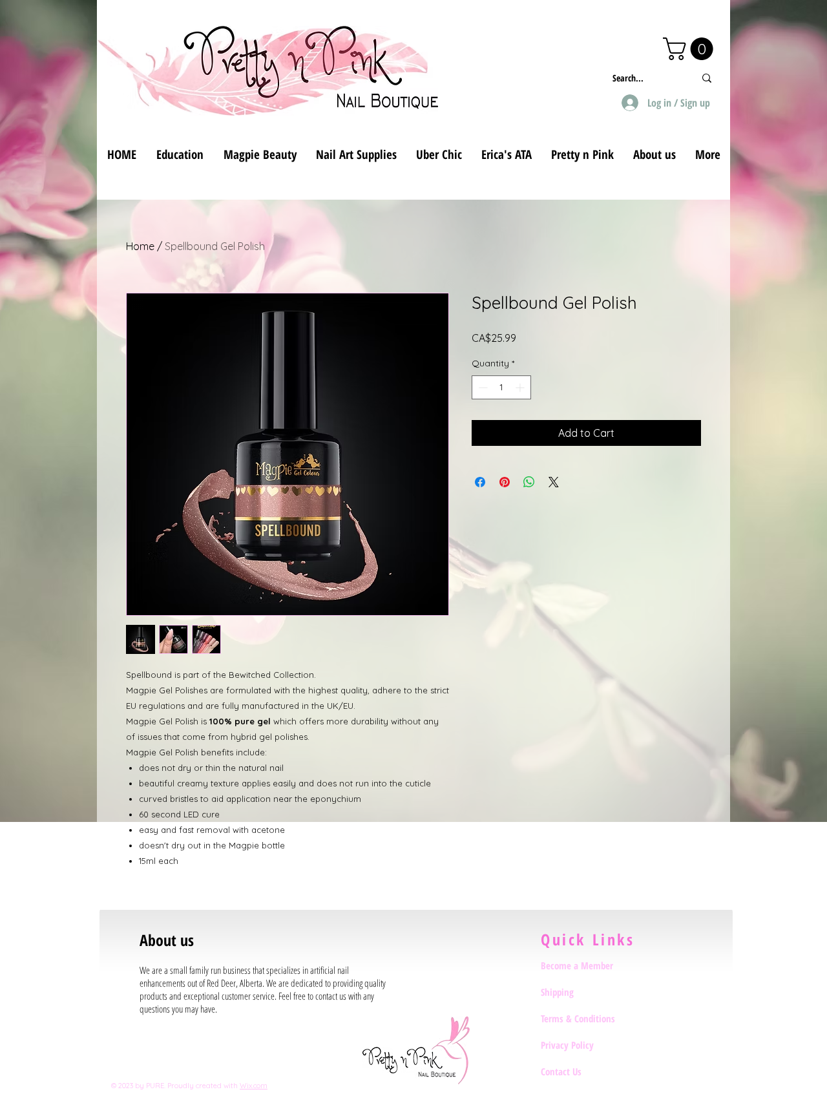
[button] (690, 48)
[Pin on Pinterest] (504, 482)
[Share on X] (553, 482)
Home (140, 246)
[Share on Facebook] (480, 482)
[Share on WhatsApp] (529, 482)
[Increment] (521, 387)
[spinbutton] (501, 387)
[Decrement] (482, 387)
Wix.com (253, 1085)
